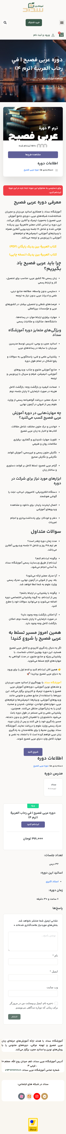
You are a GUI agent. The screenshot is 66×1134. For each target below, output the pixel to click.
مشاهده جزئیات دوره (52, 78)
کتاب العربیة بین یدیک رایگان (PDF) (33, 246)
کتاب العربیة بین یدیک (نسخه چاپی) (33, 254)
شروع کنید (33, 752)
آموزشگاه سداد (52, 683)
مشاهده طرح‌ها (33, 155)
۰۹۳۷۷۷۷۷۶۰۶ (13, 1070)
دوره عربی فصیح (41, 766)
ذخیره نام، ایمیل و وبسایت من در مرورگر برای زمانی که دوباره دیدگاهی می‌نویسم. (34, 1005)
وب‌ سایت (52, 987)
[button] (5, 22)
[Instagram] (36, 1096)
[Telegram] (44, 1096)
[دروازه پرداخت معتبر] (33, 1125)
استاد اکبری (52, 882)
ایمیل (54, 971)
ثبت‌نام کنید (33, 824)
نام (55, 955)
